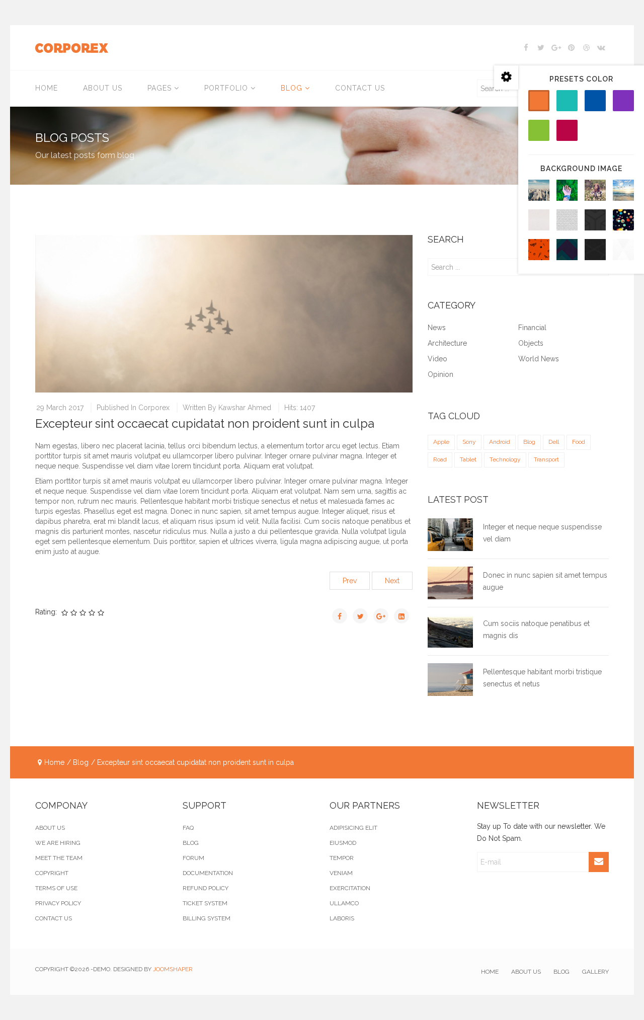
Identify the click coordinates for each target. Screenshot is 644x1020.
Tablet (468, 459)
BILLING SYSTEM (206, 918)
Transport (546, 459)
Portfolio (226, 88)
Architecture (447, 343)
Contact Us (360, 88)
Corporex (154, 408)
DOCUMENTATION (208, 873)
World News (538, 359)
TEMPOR (342, 857)
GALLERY (595, 971)
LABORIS (342, 918)
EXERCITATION (350, 888)
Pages (159, 88)
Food (578, 441)
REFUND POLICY (205, 888)
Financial (532, 328)
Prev (350, 581)
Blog (291, 88)
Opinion (440, 374)
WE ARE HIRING (57, 842)
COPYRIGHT (51, 873)
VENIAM (341, 873)
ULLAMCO (344, 903)
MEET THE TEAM (59, 857)
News (437, 328)
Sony (469, 441)
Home (46, 88)
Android (499, 441)
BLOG (191, 842)
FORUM (193, 857)
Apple (441, 441)
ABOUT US (50, 827)
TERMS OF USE (56, 888)
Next (392, 581)
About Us (102, 88)
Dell (553, 441)
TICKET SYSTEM (205, 903)
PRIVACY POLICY (58, 903)
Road (440, 459)
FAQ (188, 827)
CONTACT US (53, 918)
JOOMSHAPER (173, 969)
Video (437, 359)
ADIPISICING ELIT (353, 827)
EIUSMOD (343, 842)
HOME (490, 971)
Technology (505, 459)
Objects (530, 343)
